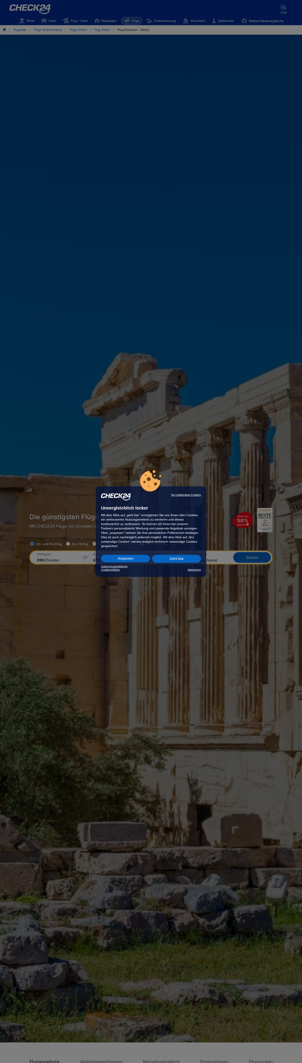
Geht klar (177, 559)
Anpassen (126, 558)
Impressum (194, 569)
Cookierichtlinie (110, 569)
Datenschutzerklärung (114, 566)
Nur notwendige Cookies (186, 494)
